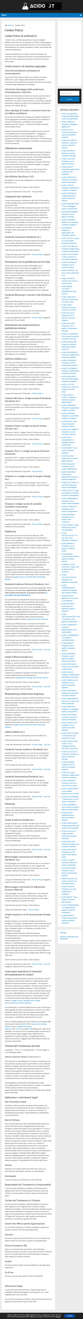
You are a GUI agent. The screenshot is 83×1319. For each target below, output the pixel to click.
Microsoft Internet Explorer (21, 1003)
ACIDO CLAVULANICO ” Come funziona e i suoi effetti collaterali (70, 256)
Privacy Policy (37, 254)
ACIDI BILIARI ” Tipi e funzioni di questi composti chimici (69, 424)
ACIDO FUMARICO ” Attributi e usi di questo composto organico (70, 222)
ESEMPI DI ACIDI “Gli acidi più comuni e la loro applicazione (69, 881)
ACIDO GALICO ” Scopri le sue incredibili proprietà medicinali (70, 240)
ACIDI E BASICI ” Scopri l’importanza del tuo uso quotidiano (70, 527)
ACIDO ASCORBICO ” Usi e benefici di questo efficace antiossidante (70, 807)
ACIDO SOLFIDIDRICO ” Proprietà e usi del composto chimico (70, 432)
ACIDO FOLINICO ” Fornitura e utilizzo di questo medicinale (69, 862)
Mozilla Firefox (29, 1000)
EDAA (24, 1024)
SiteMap (63, 933)
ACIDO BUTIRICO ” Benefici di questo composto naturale (69, 153)
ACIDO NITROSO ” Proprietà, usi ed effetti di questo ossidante (70, 415)
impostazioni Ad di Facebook (37, 619)
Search (69, 99)
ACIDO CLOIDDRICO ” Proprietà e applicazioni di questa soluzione (70, 371)
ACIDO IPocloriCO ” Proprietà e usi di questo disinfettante (69, 466)
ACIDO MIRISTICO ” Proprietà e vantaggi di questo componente (70, 709)
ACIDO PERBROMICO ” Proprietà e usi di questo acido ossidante (70, 501)
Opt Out (47, 650)
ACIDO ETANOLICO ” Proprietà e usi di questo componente (69, 509)
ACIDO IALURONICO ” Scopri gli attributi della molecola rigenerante (70, 116)
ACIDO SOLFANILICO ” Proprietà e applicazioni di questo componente (70, 248)
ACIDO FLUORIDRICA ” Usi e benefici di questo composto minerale (70, 336)
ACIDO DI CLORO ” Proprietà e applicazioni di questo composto (70, 775)
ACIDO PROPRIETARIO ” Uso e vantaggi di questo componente (70, 206)
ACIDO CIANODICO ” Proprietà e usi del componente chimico (70, 362)
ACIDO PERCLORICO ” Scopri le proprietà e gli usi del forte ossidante (70, 825)
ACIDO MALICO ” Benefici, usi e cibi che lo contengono (70, 598)
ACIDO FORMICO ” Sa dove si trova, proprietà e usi (70, 273)
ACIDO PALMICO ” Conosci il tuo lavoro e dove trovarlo (70, 281)
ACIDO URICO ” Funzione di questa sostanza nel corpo (69, 307)
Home (10, 25)
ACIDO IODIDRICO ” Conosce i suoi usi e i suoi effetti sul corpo (69, 783)
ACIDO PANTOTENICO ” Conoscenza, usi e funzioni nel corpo (70, 735)
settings (57, 1317)
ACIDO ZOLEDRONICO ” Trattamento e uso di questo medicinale (70, 799)
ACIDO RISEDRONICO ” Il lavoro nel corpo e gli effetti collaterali (70, 701)
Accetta (69, 1316)
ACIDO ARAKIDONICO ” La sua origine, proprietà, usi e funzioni (70, 791)
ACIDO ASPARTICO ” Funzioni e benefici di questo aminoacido (69, 179)
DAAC (18, 1029)
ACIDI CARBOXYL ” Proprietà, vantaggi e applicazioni (69, 124)
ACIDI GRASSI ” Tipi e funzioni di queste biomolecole (70, 899)
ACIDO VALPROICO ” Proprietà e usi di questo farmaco (69, 264)
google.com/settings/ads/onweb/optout (32, 678)
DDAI (31, 1029)
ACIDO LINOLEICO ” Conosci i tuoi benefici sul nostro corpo (70, 299)
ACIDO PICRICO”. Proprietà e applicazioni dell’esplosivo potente (70, 674)
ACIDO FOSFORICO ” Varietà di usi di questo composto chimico (70, 693)
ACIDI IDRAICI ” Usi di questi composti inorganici (69, 450)
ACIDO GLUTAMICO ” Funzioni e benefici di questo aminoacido (70, 717)
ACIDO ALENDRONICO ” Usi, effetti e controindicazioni (70, 637)
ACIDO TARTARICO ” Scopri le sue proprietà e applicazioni (70, 666)
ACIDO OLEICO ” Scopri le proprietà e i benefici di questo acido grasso (70, 493)
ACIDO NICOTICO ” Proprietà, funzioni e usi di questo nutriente (70, 844)
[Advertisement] (69, 53)
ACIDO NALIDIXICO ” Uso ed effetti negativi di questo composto (70, 379)
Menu (4, 15)
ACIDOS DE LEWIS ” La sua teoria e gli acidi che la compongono (70, 485)
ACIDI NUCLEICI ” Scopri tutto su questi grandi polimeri (70, 458)
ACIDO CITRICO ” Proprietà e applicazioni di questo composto (70, 187)
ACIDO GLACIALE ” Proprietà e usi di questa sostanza (69, 161)
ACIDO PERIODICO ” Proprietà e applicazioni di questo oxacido (70, 407)
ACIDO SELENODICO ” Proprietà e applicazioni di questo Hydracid (70, 354)
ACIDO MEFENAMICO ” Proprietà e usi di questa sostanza (70, 214)
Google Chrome (17, 1000)
